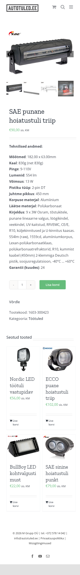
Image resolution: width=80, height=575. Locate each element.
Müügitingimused (40, 543)
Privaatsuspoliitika (52, 538)
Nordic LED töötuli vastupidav (22, 385)
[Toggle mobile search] (63, 7)
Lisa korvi (53, 285)
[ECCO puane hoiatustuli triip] (59, 359)
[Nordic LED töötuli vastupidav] (23, 359)
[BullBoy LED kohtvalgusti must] (23, 447)
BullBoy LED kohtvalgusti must (23, 473)
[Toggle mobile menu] (71, 7)
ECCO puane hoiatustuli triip (57, 388)
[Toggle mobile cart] (54, 7)
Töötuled (36, 318)
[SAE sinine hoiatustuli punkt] (59, 447)
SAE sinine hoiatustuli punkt (57, 473)
